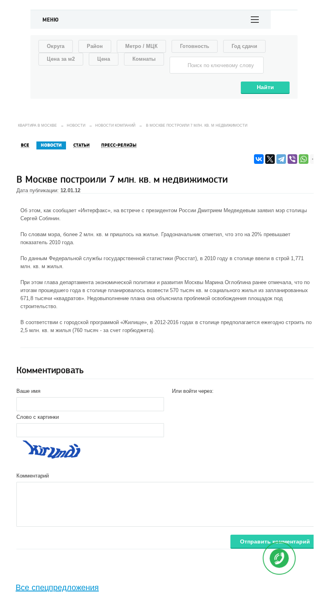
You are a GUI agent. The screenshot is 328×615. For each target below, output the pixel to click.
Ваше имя (28, 391)
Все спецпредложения (57, 587)
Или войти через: (193, 391)
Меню (50, 20)
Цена (103, 59)
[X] (270, 159)
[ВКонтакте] (259, 159)
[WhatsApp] (303, 159)
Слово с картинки (37, 417)
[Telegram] (281, 159)
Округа (55, 46)
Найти (265, 87)
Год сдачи (244, 46)
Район (95, 46)
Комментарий (32, 476)
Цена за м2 (61, 59)
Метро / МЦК (141, 46)
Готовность (194, 46)
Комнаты (144, 59)
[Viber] (292, 159)
